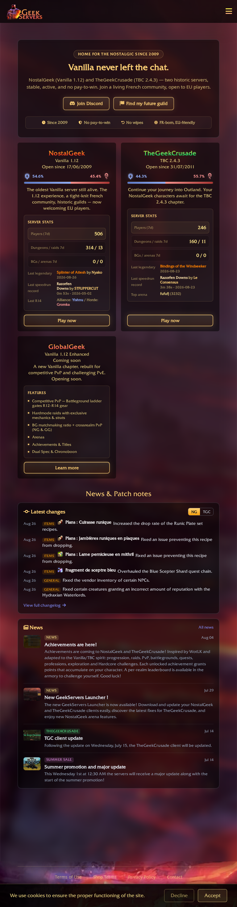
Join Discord (90, 103)
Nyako (97, 272)
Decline (179, 895)
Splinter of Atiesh (71, 272)
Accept (212, 895)
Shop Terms (105, 877)
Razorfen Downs (64, 286)
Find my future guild (147, 103)
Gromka (63, 304)
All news (206, 627)
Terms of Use (68, 877)
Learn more (67, 467)
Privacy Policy (142, 877)
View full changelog (41, 605)
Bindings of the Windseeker (183, 266)
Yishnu (77, 300)
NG (194, 511)
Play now (67, 320)
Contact (174, 877)
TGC (206, 511)
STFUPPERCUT (86, 288)
